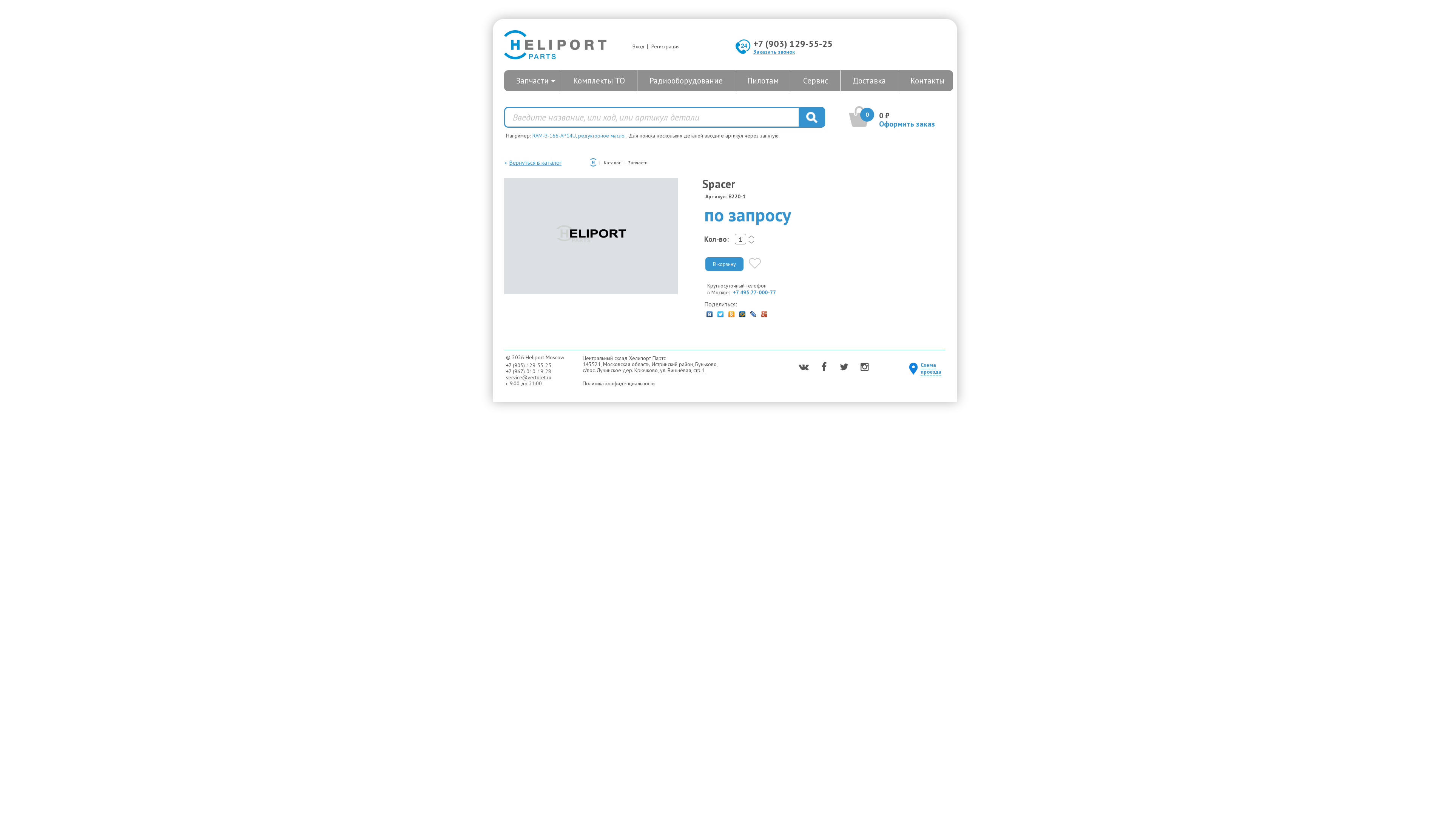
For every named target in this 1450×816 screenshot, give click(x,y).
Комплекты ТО (599, 81)
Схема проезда (931, 368)
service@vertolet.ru (528, 377)
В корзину (724, 264)
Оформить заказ (907, 124)
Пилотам (763, 81)
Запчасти (532, 81)
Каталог (612, 162)
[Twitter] (721, 312)
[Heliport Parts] (555, 45)
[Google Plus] (764, 312)
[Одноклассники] (732, 312)
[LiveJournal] (753, 312)
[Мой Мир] (743, 312)
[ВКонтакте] (710, 312)
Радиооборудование (686, 81)
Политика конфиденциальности (619, 383)
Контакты (927, 81)
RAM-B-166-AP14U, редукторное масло (578, 135)
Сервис (815, 81)
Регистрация (665, 46)
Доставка (869, 81)
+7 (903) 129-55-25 (793, 43)
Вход (638, 46)
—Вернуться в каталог (532, 162)
